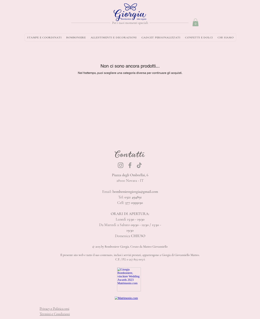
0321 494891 (133, 197)
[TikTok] (139, 165)
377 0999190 (134, 202)
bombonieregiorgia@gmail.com (135, 191)
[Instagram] (120, 165)
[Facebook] (130, 165)
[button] (195, 22)
